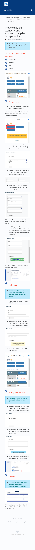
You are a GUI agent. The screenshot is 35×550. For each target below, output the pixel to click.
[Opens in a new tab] (17, 531)
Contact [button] (25, 4)
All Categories (9, 17)
